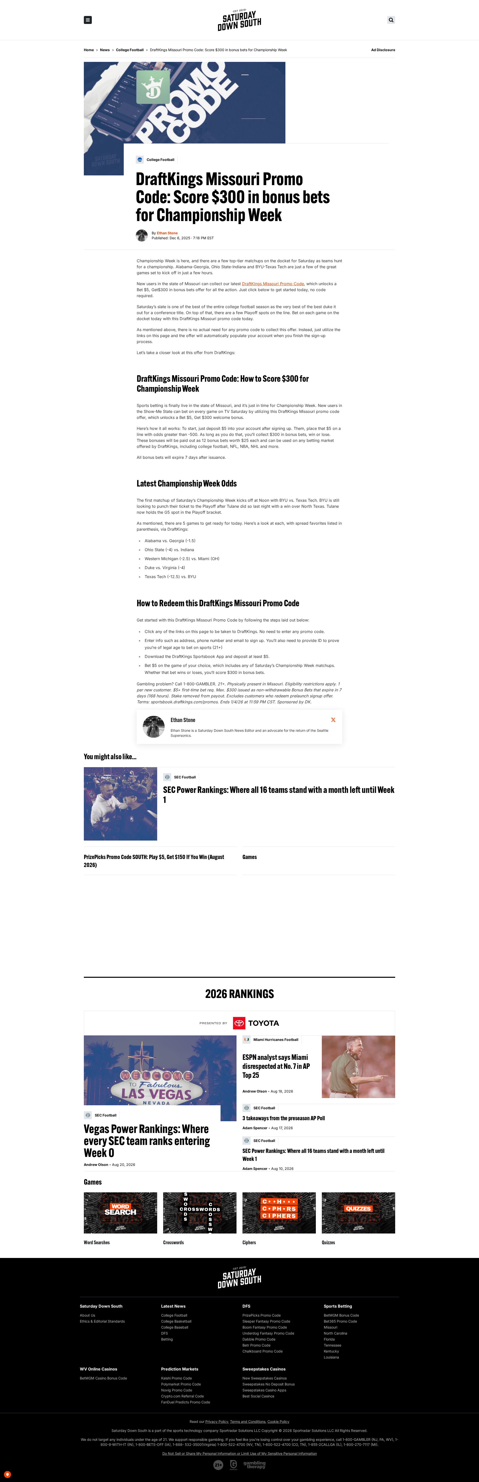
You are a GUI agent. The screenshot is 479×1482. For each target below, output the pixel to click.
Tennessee (332, 1345)
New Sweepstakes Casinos (264, 1378)
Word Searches (97, 1242)
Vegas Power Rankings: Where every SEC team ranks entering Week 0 (147, 1141)
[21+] (218, 1465)
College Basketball (176, 1321)
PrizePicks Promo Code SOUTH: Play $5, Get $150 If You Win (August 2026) (154, 860)
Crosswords (173, 1242)
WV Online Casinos (98, 1368)
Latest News (173, 1306)
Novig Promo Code (176, 1390)
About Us (87, 1315)
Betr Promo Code (256, 1345)
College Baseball (174, 1327)
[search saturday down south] (391, 20)
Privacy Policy (216, 1421)
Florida (329, 1339)
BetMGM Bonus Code (341, 1315)
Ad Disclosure (383, 50)
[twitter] (333, 720)
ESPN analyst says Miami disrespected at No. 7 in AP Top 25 (276, 1066)
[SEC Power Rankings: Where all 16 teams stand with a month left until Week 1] (120, 804)
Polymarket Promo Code (181, 1384)
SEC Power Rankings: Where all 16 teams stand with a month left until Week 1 (278, 795)
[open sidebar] (88, 20)
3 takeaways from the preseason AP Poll (283, 1118)
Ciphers (249, 1242)
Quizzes (328, 1242)
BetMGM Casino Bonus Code (103, 1378)
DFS (164, 1333)
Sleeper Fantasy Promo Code (266, 1321)
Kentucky (331, 1351)
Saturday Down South (101, 1306)
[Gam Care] (234, 1465)
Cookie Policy (278, 1421)
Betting (167, 1339)
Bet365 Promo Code (340, 1321)
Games (249, 857)
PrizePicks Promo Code (261, 1315)
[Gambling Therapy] (254, 1465)
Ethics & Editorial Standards (102, 1321)
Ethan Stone (167, 233)
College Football (174, 1315)
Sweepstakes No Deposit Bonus (268, 1384)
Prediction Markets (179, 1368)
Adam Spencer (254, 1128)
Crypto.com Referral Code (182, 1396)
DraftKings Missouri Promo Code (273, 283)
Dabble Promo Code (258, 1339)
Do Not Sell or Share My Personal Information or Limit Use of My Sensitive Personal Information (239, 1453)
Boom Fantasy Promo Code (264, 1327)
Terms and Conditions (247, 1421)
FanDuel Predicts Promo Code (185, 1402)
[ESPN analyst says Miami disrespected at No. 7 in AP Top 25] (358, 1067)
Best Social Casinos (258, 1396)
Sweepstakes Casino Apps (264, 1390)
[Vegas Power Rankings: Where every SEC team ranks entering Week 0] (160, 1078)
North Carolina (335, 1333)
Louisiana (331, 1357)
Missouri (330, 1327)
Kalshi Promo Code (176, 1378)
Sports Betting (338, 1306)
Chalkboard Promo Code (262, 1351)
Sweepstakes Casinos (264, 1368)
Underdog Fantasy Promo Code (268, 1333)
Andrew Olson (96, 1164)
